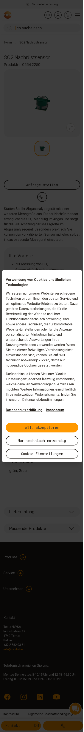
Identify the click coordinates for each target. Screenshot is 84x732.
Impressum (55, 410)
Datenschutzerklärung (24, 410)
